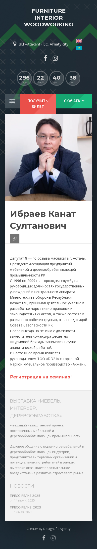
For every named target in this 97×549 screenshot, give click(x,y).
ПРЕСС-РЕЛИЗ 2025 (25, 495)
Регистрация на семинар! (41, 376)
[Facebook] (45, 58)
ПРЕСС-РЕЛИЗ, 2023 (25, 507)
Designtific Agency (57, 528)
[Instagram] (55, 58)
